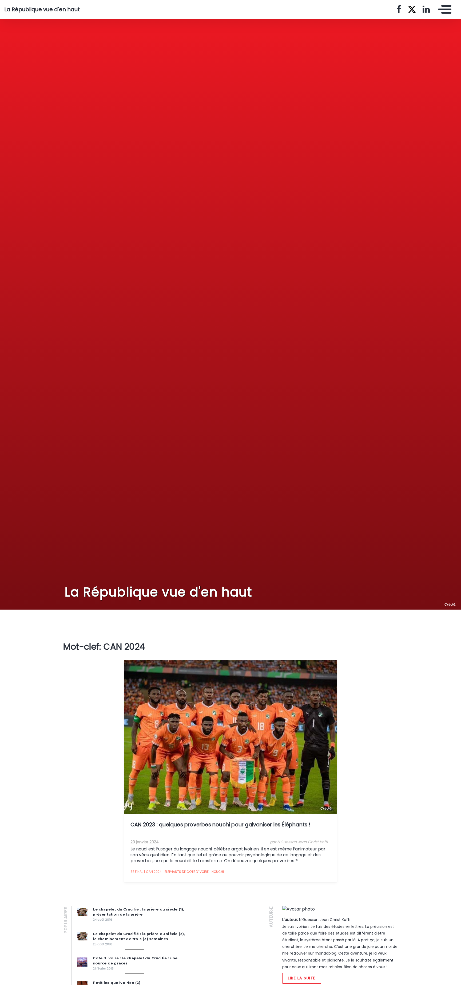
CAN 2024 (153, 871)
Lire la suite (302, 978)
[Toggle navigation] (443, 9)
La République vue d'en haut (42, 9)
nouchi (217, 871)
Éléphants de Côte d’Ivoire (186, 871)
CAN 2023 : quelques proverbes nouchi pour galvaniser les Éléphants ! (220, 824)
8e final (136, 871)
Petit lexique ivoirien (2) (116, 983)
